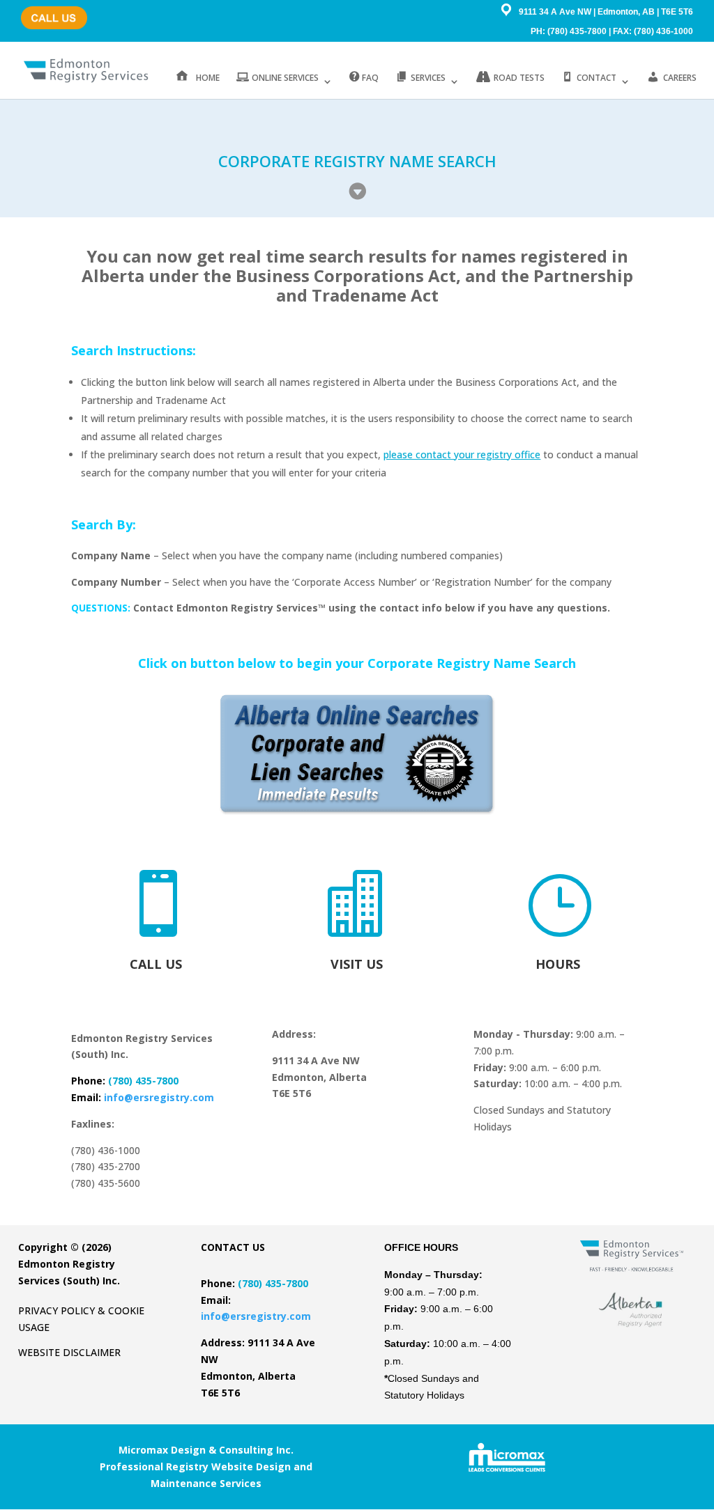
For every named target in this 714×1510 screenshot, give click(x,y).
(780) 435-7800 (50, 10)
